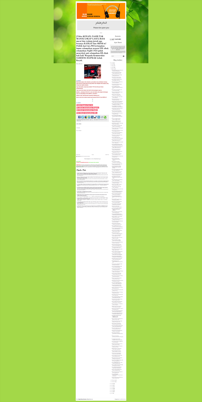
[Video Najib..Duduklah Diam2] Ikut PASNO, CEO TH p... (117, 80)
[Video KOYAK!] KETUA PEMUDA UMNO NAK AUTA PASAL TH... (117, 102)
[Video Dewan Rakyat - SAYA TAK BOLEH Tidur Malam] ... (117, 124)
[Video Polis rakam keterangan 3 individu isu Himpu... (117, 346)
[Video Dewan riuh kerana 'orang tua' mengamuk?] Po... (117, 131)
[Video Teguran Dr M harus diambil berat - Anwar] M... (117, 142)
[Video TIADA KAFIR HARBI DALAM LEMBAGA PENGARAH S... (117, 116)
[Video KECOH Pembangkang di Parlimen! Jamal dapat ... (117, 331)
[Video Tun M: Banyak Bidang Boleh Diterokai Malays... (116, 194)
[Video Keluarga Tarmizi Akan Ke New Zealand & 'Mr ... (117, 372)
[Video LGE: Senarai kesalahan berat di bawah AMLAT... (117, 202)
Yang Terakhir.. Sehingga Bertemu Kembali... (84, 191)
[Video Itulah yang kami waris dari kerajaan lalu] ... (117, 156)
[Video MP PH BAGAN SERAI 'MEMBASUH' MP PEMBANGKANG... (116, 316)
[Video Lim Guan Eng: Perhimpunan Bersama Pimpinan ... (117, 337)
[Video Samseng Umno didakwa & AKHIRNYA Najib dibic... (117, 70)
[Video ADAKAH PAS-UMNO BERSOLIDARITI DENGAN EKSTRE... (116, 167)
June (113, 64)
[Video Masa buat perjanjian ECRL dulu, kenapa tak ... (117, 295)
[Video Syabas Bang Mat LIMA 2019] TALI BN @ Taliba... (117, 267)
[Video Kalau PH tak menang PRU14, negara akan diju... (116, 306)
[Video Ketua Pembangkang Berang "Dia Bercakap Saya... (117, 111)
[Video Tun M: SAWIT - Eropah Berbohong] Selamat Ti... (117, 185)
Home (101, 32)
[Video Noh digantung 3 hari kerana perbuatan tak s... (116, 328)
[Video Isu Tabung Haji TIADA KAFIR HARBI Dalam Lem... (116, 73)
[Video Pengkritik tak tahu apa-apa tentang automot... (117, 356)
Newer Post (78, 154)
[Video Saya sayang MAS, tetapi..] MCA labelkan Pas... (117, 309)
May (112, 65)
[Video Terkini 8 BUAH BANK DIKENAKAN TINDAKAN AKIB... (117, 256)
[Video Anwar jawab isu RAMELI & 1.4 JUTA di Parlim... (117, 342)
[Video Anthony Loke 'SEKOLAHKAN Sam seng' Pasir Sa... (117, 262)
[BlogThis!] (77, 123)
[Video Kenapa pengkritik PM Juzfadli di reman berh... (116, 269)
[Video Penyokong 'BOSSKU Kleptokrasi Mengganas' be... (117, 245)
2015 (112, 388)
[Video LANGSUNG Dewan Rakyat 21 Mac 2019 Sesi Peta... (117, 271)
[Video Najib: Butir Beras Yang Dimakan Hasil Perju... (117, 99)
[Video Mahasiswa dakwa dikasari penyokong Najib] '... (117, 221)
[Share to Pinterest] (80, 123)
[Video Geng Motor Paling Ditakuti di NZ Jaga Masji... (116, 240)
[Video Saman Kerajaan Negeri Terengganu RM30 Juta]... (117, 247)
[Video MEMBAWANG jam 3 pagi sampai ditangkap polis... (117, 363)
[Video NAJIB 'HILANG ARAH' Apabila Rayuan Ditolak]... (116, 204)
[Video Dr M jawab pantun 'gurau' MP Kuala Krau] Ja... (117, 288)
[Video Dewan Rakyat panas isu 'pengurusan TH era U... (117, 152)
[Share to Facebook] (79, 123)
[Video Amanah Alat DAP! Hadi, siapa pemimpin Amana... (117, 164)
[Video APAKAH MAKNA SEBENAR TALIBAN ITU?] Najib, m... (117, 104)
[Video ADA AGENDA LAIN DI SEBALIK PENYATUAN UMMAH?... (116, 209)
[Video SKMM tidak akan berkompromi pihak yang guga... (117, 138)
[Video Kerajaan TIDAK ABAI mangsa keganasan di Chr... (116, 274)
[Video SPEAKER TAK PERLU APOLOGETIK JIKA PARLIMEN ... (117, 254)
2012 (112, 393)
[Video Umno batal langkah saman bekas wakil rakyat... (116, 353)
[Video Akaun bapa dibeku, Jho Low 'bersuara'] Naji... (117, 90)
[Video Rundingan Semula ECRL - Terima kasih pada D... (117, 212)
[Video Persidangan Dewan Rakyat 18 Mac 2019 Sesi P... (116, 351)
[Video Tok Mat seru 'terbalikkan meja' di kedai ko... (117, 304)
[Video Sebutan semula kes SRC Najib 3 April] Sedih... (117, 249)
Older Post (107, 154)
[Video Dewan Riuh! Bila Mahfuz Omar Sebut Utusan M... (117, 133)
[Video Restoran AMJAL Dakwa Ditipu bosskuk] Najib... (117, 231)
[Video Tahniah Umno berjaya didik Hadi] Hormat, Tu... (117, 140)
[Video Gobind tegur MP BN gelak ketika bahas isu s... (117, 128)
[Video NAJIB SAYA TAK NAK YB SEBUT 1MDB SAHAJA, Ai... (117, 147)
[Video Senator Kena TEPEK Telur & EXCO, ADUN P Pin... (117, 378)
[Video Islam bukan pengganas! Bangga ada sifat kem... (117, 358)
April (113, 67)
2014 (112, 390)
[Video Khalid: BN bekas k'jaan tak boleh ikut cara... (117, 290)
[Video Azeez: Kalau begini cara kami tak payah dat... (117, 135)
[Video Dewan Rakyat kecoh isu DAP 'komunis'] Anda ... (117, 344)
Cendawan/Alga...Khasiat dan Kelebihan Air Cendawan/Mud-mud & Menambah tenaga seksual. (93, 184)
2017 (112, 385)
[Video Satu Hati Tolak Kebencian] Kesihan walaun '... (117, 207)
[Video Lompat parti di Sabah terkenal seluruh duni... (117, 278)
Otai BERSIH (78, 102)
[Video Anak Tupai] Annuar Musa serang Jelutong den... (117, 276)
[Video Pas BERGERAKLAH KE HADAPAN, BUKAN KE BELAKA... (117, 214)
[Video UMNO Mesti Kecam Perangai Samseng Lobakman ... (117, 226)
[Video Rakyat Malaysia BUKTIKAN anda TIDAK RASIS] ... (117, 333)
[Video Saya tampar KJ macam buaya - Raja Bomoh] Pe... (117, 172)
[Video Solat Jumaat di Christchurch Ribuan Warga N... (117, 233)
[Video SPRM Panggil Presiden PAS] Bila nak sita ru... (117, 199)
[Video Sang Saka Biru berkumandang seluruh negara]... (116, 159)
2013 (112, 391)
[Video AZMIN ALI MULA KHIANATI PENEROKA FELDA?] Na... (117, 87)
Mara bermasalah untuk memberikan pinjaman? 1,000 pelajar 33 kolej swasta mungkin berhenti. (93, 181)
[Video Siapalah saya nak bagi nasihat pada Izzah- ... (117, 75)
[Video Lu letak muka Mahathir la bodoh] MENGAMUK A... (117, 228)
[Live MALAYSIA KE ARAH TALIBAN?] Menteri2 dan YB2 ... (117, 339)
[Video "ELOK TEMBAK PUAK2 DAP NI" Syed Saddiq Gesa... (117, 360)
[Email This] (76, 123)
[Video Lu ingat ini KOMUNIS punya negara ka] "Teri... (116, 235)
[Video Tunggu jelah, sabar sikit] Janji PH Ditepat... (117, 97)
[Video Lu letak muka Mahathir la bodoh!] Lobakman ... (117, 242)
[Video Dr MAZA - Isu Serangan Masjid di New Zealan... (117, 217)
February (113, 380)
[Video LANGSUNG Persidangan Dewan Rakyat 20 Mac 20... (117, 302)
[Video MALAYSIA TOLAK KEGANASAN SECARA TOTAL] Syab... (117, 177)
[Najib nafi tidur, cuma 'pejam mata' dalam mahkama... (116, 349)
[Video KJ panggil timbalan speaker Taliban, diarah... (116, 119)
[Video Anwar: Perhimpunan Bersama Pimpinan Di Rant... (117, 324)
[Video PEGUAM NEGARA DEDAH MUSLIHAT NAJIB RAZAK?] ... (117, 192)
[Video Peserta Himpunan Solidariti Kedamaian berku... (117, 224)
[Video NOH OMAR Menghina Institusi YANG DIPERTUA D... (117, 283)
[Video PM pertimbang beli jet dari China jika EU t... (117, 189)
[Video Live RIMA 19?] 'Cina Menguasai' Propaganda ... (116, 121)
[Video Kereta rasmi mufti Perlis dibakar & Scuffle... (117, 238)
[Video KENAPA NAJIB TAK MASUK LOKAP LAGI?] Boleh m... (117, 197)
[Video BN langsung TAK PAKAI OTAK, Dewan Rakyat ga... (117, 259)
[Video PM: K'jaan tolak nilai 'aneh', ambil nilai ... (116, 187)
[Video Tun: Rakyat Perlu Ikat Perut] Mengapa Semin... (116, 154)
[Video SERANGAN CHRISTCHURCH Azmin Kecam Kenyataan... (117, 375)
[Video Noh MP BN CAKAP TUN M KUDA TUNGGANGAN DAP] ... (117, 326)
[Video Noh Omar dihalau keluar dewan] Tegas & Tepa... (117, 299)
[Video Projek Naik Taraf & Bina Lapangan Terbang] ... (117, 182)
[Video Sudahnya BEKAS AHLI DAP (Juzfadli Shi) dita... (117, 370)
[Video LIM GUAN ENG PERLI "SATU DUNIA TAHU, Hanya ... (117, 285)
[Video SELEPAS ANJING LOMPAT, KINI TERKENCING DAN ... (117, 297)
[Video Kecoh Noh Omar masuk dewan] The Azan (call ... (117, 321)
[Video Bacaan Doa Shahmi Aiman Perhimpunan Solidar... (117, 281)
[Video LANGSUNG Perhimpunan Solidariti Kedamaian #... (117, 219)
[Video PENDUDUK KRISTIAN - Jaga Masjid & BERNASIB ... (117, 367)
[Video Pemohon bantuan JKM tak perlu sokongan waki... (117, 174)
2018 (112, 383)
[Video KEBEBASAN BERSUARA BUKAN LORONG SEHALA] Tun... (117, 145)
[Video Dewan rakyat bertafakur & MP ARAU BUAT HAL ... (117, 109)
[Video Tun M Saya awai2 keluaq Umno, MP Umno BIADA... (117, 252)
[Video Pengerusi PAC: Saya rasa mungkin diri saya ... (117, 113)
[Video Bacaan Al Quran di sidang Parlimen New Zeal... (117, 292)
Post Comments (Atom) (86, 156)
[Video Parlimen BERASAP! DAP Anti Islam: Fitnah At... (117, 264)
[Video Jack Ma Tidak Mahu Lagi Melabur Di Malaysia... (117, 92)
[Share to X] (78, 123)
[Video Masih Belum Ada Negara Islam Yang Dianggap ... (117, 180)
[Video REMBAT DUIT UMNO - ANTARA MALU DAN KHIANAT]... (117, 106)
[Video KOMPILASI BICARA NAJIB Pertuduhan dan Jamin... (117, 365)
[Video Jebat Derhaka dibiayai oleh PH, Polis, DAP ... (117, 85)
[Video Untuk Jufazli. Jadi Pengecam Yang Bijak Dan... (117, 95)
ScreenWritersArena (122, 399)
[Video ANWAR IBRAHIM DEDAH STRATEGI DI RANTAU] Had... (117, 313)
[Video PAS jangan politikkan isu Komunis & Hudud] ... (117, 82)
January (113, 381)
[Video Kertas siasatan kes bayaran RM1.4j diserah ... (116, 149)
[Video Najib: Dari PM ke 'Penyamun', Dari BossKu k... (117, 162)
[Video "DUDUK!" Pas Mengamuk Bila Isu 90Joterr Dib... (117, 319)
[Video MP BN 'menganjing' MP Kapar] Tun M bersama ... (117, 126)
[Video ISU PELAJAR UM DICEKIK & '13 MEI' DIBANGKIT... (117, 170)
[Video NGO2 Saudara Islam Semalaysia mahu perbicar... (117, 77)
